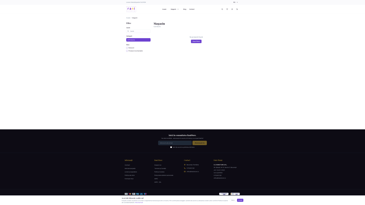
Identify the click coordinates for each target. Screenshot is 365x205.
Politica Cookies (159, 172)
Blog (184, 9)
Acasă (164, 9)
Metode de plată (130, 168)
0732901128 (190, 168)
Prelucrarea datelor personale (163, 175)
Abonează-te (200, 143)
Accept (240, 200)
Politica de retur (130, 175)
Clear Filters (196, 41)
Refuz (233, 200)
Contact (191, 9)
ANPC (156, 179)
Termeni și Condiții (160, 168)
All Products (131, 40)
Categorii (129, 36)
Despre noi (157, 165)
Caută (128, 28)
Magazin (173, 9)
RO (234, 2)
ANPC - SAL (157, 182)
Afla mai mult (139, 202)
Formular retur (129, 179)
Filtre (127, 45)
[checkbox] (127, 48)
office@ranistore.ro (193, 171)
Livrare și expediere (131, 172)
